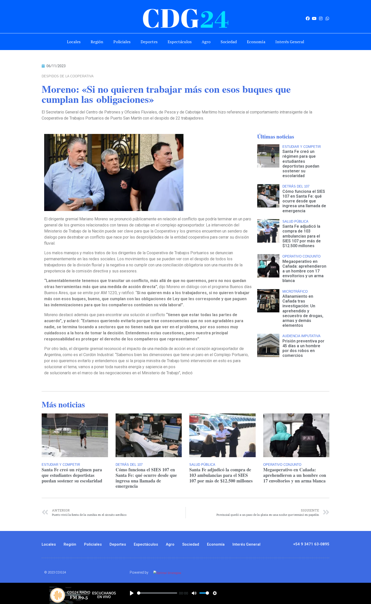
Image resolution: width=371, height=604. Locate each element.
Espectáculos (180, 41)
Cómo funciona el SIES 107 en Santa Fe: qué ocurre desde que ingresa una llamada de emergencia (304, 201)
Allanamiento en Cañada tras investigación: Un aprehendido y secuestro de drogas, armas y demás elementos (302, 311)
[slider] (157, 593)
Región (97, 41)
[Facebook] (308, 18)
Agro (206, 41)
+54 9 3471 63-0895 (311, 544)
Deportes (149, 41)
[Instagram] (321, 18)
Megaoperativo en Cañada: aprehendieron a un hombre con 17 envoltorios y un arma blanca (304, 271)
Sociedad (229, 41)
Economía (256, 41)
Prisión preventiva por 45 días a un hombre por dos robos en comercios (303, 348)
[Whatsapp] (327, 18)
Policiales (121, 41)
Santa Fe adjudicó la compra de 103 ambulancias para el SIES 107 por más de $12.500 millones (301, 236)
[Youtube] (314, 18)
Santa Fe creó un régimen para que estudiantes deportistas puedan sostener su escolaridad (300, 163)
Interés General (289, 41)
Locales (74, 41)
